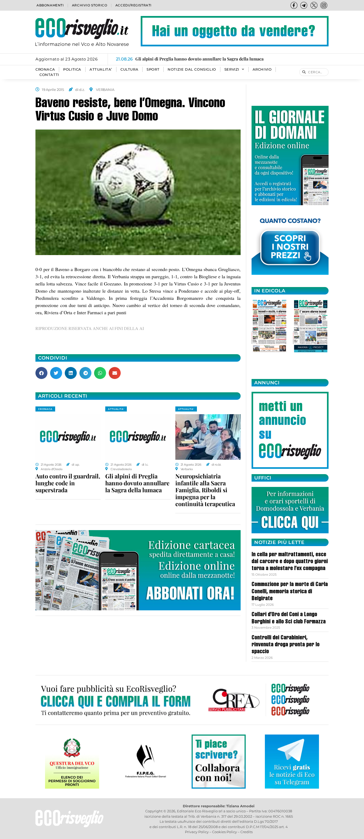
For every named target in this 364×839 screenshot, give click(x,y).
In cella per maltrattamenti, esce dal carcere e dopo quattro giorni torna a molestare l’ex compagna (290, 562)
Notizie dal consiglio (192, 69)
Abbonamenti (50, 5)
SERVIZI (231, 69)
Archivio (262, 69)
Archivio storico (89, 5)
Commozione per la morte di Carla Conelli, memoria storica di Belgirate (290, 592)
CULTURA (129, 69)
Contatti (49, 75)
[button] (41, 373)
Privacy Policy (197, 832)
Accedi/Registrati (133, 5)
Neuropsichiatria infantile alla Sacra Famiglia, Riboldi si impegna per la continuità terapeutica (205, 490)
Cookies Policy (224, 832)
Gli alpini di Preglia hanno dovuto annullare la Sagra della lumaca (137, 483)
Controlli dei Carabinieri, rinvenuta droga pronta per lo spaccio (285, 645)
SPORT (153, 69)
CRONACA (45, 69)
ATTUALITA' (116, 409)
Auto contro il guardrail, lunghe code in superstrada (67, 483)
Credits (246, 832)
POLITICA (72, 69)
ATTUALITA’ (101, 69)
